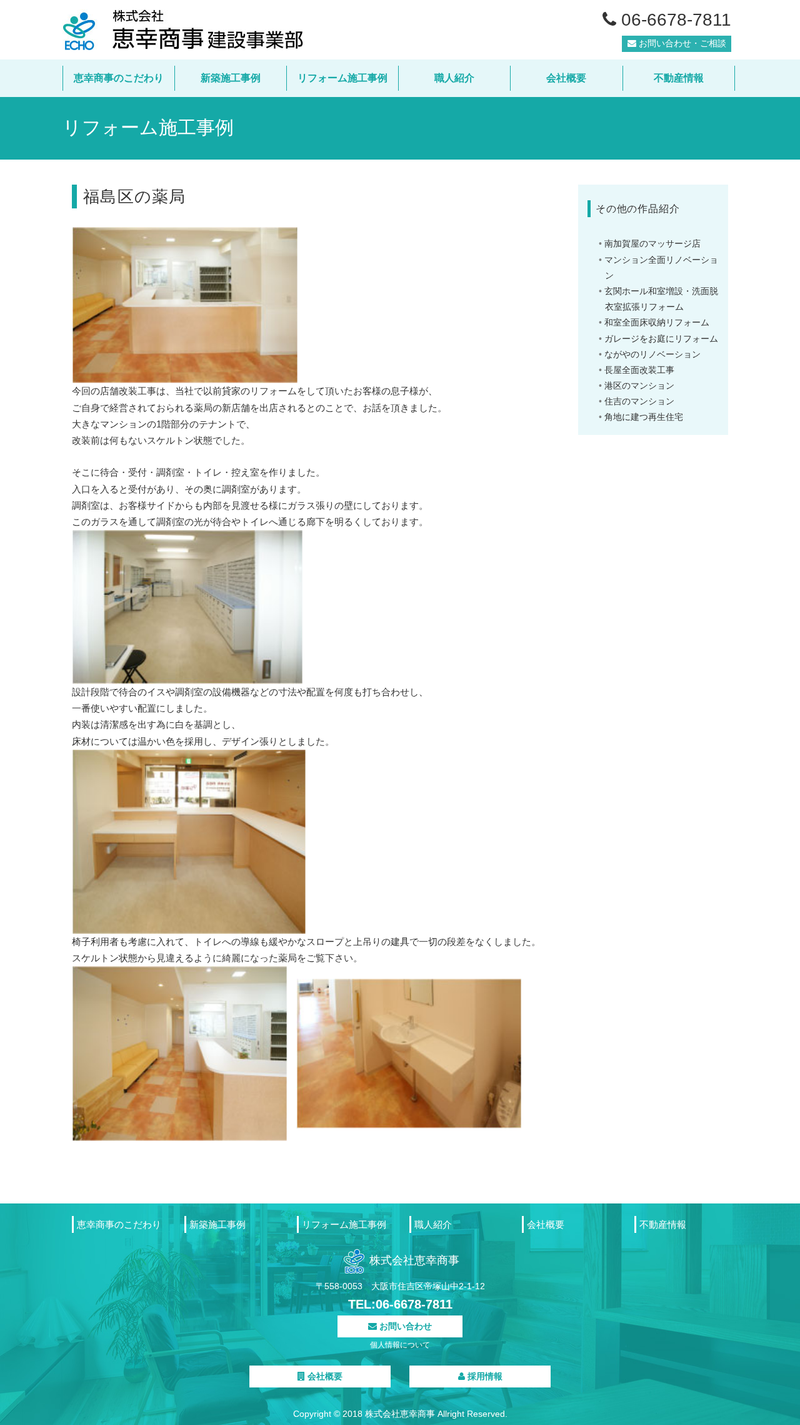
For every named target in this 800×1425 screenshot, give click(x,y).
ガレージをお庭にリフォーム (661, 339)
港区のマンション (639, 386)
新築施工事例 (231, 78)
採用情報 (483, 1376)
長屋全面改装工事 (639, 370)
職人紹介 (454, 78)
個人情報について (400, 1345)
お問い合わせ (404, 1326)
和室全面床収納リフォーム (656, 322)
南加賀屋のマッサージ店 (652, 243)
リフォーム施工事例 (343, 78)
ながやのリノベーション (652, 354)
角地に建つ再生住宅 (643, 417)
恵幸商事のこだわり (119, 78)
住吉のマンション (639, 401)
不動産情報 (679, 78)
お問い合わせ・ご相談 (681, 43)
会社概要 (566, 78)
